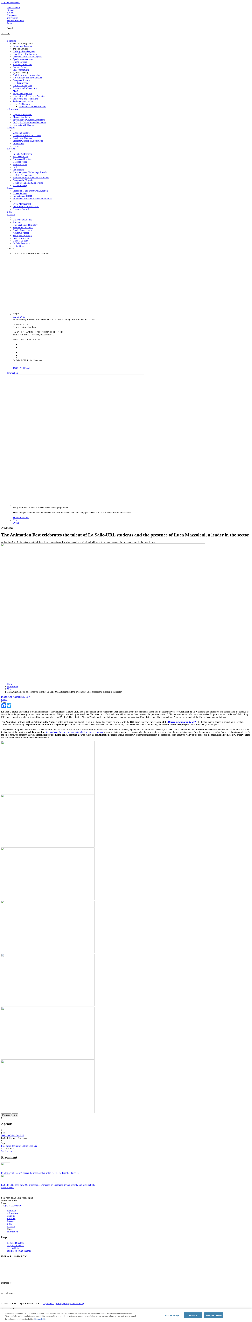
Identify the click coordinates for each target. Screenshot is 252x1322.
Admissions (12, 109)
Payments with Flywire (23, 125)
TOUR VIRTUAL (21, 368)
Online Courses (20, 62)
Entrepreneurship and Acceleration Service (32, 198)
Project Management (22, 93)
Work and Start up (21, 133)
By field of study (20, 72)
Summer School (20, 67)
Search (10, 28)
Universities (12, 18)
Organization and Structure (25, 225)
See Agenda (6, 1151)
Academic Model (21, 233)
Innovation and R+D (22, 196)
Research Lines (20, 164)
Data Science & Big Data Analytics (29, 96)
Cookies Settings (172, 1315)
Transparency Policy (22, 235)
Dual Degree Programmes (25, 54)
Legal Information (21, 238)
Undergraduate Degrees (24, 51)
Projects (16, 167)
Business (11, 188)
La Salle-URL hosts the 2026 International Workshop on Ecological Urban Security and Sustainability (48, 1185)
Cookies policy (77, 1303)
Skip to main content (10, 2)
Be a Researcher (20, 156)
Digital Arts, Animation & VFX (15, 697)
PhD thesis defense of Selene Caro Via (19, 1146)
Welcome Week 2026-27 (12, 1135)
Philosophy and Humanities (25, 98)
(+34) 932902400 (13, 1205)
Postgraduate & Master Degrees (27, 56)
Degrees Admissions (22, 114)
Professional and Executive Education (30, 190)
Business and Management (25, 88)
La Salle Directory (21, 243)
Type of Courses (20, 48)
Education (11, 41)
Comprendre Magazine (23, 180)
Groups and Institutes (22, 159)
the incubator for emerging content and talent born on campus (74, 732)
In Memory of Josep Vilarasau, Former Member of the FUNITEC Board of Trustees (39, 1173)
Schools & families (15, 20)
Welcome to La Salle (22, 219)
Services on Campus (22, 138)
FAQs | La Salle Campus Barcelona (29, 122)
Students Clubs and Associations (28, 141)
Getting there (19, 246)
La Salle (11, 214)
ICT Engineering (20, 83)
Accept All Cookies (214, 1315)
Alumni (10, 12)
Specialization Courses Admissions (29, 119)
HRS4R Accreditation (23, 175)
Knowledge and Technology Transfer (30, 172)
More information (21, 517)
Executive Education (22, 64)
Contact (10, 248)
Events (16, 146)
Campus (11, 127)
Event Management (22, 204)
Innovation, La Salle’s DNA (26, 206)
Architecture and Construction (27, 75)
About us (17, 222)
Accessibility (13, 1248)
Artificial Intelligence (22, 85)
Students (11, 10)
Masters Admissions (22, 117)
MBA (15, 91)
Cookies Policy (40, 1319)
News (15, 520)
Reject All (193, 1315)
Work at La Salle (20, 240)
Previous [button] (6, 1115)
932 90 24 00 (19, 317)
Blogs (9, 212)
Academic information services (27, 135)
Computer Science (21, 80)
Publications (18, 169)
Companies (12, 15)
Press (9, 23)
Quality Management (22, 230)
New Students (13, 7)
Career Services (20, 193)
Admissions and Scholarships (32, 106)
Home (10, 684)
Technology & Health (23, 101)
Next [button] (15, 1115)
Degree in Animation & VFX (182, 722)
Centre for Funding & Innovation (28, 183)
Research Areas (20, 162)
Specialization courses (23, 59)
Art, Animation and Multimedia (27, 77)
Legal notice (48, 1303)
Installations (18, 143)
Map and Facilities (15, 1245)
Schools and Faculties (23, 227)
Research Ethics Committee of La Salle (31, 177)
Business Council (21, 209)
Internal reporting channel (19, 1251)
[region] (126, 1315)
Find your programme (23, 43)
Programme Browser (22, 46)
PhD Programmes (21, 70)
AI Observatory (20, 185)
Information (12, 373)
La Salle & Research (22, 154)
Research (11, 148)
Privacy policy (62, 1303)
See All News (7, 1187)
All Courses (24, 104)
